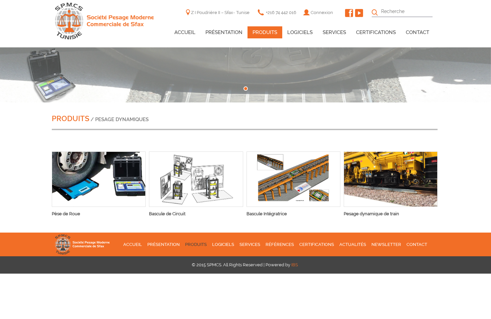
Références (280, 244)
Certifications (376, 32)
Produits (265, 32)
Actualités (352, 244)
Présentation (223, 32)
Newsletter (386, 244)
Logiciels (300, 32)
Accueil (184, 32)
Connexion (322, 12)
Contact (417, 32)
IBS (294, 264)
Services (334, 32)
